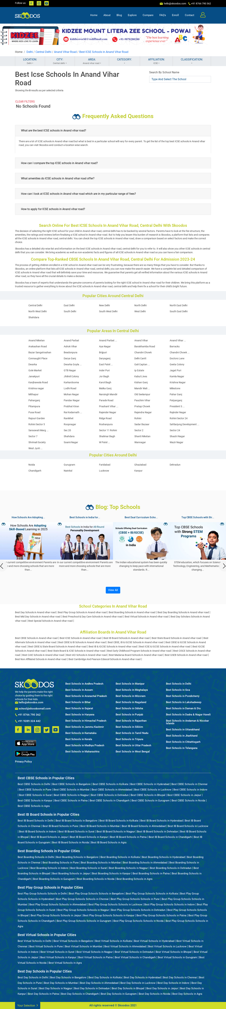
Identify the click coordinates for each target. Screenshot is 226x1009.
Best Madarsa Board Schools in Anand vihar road (136, 655)
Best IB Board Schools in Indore (37, 831)
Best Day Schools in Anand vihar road (35, 612)
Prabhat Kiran (71, 406)
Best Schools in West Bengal (133, 751)
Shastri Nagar (177, 436)
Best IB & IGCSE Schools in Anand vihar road (113, 646)
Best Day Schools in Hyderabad (142, 977)
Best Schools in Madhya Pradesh (84, 745)
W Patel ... (104, 442)
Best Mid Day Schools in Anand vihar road (37, 616)
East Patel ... (106, 364)
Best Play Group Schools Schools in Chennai (82, 899)
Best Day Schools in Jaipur (162, 988)
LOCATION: (30, 61)
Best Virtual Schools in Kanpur (58, 957)
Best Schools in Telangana (181, 748)
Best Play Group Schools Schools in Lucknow (115, 904)
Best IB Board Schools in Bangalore (76, 820)
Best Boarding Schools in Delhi (36, 857)
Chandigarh (34, 470)
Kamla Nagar (177, 376)
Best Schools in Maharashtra (82, 751)
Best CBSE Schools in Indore (190, 789)
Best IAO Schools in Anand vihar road (86, 655)
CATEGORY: (124, 59)
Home (93, 15)
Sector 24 (175, 430)
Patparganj (176, 400)
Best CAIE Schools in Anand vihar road (43, 655)
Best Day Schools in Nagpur (55, 988)
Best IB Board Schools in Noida (70, 842)
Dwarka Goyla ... (73, 364)
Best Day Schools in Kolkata (105, 977)
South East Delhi (179, 311)
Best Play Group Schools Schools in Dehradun (138, 910)
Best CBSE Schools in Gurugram (151, 800)
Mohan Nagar (71, 394)
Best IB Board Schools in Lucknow (188, 826)
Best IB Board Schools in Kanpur (89, 837)
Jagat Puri (175, 370)
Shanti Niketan (142, 436)
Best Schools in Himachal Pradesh (85, 720)
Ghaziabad (140, 464)
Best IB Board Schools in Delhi (35, 820)
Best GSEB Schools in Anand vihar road (186, 655)
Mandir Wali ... (142, 388)
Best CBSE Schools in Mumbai (71, 789)
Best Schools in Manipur (130, 683)
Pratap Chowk (142, 406)
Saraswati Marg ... (38, 430)
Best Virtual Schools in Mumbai (83, 946)
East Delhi (69, 305)
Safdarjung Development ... (184, 424)
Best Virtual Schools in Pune (46, 946)
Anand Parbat (71, 340)
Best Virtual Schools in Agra (65, 962)
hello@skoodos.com (174, 3)
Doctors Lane (177, 358)
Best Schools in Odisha (129, 708)
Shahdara (33, 317)
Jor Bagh (104, 376)
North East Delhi (178, 305)
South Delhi (70, 311)
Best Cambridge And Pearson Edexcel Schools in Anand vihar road (105, 659)
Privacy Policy (23, 761)
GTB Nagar (70, 370)
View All (113, 590)
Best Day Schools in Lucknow (137, 983)
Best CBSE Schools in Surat (35, 795)
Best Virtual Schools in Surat (57, 951)
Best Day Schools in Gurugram (119, 993)
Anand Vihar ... (178, 340)
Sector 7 (32, 436)
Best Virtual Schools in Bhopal (174, 951)
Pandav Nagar (72, 400)
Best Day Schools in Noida (154, 993)
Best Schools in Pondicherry (182, 696)
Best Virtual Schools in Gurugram (177, 957)
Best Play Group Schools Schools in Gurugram (84, 920)
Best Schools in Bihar (78, 702)
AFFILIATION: (156, 61)
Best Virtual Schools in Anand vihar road (146, 616)
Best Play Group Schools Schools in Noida (138, 920)
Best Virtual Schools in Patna (95, 957)
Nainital (68, 470)
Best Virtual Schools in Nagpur (94, 951)
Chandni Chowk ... (180, 352)
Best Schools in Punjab (129, 714)
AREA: (91, 61)
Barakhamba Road (144, 346)
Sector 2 (138, 430)
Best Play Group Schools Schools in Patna (161, 915)
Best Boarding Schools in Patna (151, 873)
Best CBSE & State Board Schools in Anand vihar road (57, 646)
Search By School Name (164, 72)
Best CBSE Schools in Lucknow (152, 789)
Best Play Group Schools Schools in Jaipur (56, 915)
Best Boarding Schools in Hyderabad (163, 857)
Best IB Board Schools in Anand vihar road (126, 638)
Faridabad (104, 464)
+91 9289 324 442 (29, 721)
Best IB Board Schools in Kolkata (118, 820)
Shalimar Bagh (107, 436)
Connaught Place (37, 358)
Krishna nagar (36, 388)
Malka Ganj (105, 388)
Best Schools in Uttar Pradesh (133, 745)
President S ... (177, 406)
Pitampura (34, 406)
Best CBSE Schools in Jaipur (184, 795)
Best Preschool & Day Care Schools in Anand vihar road (93, 616)
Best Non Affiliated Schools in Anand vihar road (40, 659)
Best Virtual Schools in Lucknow (167, 946)
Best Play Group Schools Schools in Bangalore (96, 893)
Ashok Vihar (70, 346)
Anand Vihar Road (65, 52)
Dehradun (175, 464)
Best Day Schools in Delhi (33, 977)
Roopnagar (70, 424)
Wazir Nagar (176, 442)
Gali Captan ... (142, 364)
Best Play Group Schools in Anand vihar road (82, 612)
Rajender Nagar (107, 412)
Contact (189, 15)
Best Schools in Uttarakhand (183, 729)
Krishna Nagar (178, 382)
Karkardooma (71, 382)
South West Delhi (108, 311)
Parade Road (106, 400)
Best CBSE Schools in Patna (71, 800)
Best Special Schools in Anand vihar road (50, 620)
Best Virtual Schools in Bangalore (73, 941)
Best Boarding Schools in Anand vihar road (132, 612)
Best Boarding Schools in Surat (88, 868)
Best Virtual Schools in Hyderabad (154, 941)
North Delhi (140, 305)
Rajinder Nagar (178, 412)
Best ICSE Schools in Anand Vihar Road (103, 52)
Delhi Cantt (140, 358)
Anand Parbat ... (108, 340)
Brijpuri (103, 352)
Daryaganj (104, 358)
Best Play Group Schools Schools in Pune (135, 899)
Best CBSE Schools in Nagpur (71, 795)
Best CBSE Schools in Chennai (189, 784)
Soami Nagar (71, 442)
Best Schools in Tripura (129, 739)
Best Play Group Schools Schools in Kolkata (152, 893)
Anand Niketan (36, 340)
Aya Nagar (105, 346)
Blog (119, 15)
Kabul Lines (140, 376)
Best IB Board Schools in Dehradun (157, 831)
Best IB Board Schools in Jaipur (49, 837)
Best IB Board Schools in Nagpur (116, 831)
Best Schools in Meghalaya (132, 690)
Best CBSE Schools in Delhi (34, 784)
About (107, 15)
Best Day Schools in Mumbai (61, 983)
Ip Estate (139, 370)
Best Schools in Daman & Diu (183, 708)
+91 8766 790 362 (29, 714)
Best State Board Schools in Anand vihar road (176, 638)
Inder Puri (104, 370)
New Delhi (104, 305)
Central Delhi (43, 52)
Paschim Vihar (142, 400)
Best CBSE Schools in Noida (188, 800)
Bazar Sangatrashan (39, 352)
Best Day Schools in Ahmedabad (99, 983)
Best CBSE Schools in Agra (34, 806)
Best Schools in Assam (79, 690)
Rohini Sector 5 (36, 424)
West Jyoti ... (35, 448)
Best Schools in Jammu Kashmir (84, 727)
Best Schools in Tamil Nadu (132, 733)
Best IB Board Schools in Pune (60, 826)
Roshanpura (106, 424)
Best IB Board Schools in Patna (128, 837)
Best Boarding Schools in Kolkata (120, 857)
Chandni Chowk (143, 352)
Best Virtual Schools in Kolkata (113, 941)
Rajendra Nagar (143, 412)
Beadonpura (70, 352)
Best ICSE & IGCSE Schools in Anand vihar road (164, 646)
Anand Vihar (141, 340)
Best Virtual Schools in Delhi (34, 941)
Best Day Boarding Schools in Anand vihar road (183, 612)
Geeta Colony (177, 364)
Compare (148, 15)
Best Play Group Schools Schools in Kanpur (108, 915)
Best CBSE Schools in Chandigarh (109, 800)
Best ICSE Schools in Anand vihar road (80, 638)
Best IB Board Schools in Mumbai (100, 826)
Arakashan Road (37, 346)
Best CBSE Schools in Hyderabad (149, 784)
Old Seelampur (142, 394)
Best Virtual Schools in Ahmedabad (125, 946)
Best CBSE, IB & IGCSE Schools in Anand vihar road (135, 642)
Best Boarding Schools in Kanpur (111, 873)
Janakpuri (34, 376)
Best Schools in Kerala (78, 739)
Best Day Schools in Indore (173, 983)
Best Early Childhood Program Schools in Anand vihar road (139, 650)
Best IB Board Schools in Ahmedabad (144, 826)
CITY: (59, 61)
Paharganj (34, 400)
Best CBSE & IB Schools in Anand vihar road (82, 642)
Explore (132, 15)
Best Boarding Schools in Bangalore (77, 857)
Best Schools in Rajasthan (131, 720)
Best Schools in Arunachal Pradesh (86, 696)
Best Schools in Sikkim (129, 727)
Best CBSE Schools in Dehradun (110, 795)
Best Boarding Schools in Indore (49, 868)
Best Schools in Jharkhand (181, 735)
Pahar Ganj (176, 394)
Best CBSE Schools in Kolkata (110, 784)
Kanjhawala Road (38, 382)
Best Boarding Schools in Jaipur (71, 873)
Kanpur (138, 470)
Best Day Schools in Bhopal (128, 988)
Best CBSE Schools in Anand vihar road (36, 638)
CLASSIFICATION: (192, 59)
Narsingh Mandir (108, 394)
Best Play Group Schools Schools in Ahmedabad (57, 904)
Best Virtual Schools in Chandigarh (135, 957)
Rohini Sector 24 (179, 418)
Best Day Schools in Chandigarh (80, 993)
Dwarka (32, 364)
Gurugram (69, 464)
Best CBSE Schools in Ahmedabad (112, 789)
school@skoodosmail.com (34, 708)
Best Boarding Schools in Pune (61, 862)
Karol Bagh (105, 382)
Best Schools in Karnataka (80, 733)
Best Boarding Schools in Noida (95, 879)
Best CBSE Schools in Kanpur (35, 800)
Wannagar (140, 442)
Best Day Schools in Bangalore (68, 977)
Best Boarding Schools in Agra (134, 879)
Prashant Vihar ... (108, 406)
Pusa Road (34, 412)
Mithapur (33, 394)
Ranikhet (68, 418)
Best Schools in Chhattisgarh (183, 742)
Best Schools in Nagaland (131, 702)
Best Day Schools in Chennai (180, 977)
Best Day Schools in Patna (43, 993)
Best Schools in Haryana (79, 714)
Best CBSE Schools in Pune (35, 789)
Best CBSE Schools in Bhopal (148, 795)
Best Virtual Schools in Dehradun (134, 951)
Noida (31, 464)
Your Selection (26, 1005)
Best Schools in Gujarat (79, 708)
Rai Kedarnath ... (73, 412)
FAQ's (162, 15)
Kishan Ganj (141, 382)
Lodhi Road (70, 388)
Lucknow (104, 470)
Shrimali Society (37, 442)
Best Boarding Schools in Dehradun (170, 868)
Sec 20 (67, 430)
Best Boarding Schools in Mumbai (101, 862)
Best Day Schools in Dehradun (92, 988)
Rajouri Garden (36, 418)
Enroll (175, 15)
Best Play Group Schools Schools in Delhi (42, 893)
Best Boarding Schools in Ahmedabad (145, 862)
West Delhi (140, 311)
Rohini (137, 418)
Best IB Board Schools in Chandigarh (170, 837)
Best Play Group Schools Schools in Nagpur (83, 910)
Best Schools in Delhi (178, 683)
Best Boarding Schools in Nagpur (128, 868)
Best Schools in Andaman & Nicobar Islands (187, 722)
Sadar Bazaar (141, 424)
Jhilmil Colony (71, 376)
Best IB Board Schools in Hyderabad (161, 820)
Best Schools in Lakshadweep (183, 702)
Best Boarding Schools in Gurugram (54, 879)
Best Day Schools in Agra (187, 993)
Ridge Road (105, 418)
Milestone (175, 388)
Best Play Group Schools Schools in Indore (169, 904)
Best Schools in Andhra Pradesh (84, 683)
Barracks (175, 346)
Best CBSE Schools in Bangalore (71, 784)
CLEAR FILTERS (25, 101)
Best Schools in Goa (178, 690)
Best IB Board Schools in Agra (108, 842)
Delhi (29, 52)
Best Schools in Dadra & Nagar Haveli (188, 714)
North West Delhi (37, 311)
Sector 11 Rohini (108, 430)
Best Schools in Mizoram (130, 696)
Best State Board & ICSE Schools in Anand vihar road (76, 650)
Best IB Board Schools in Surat (76, 831)
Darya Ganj (70, 358)
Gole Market (35, 370)
